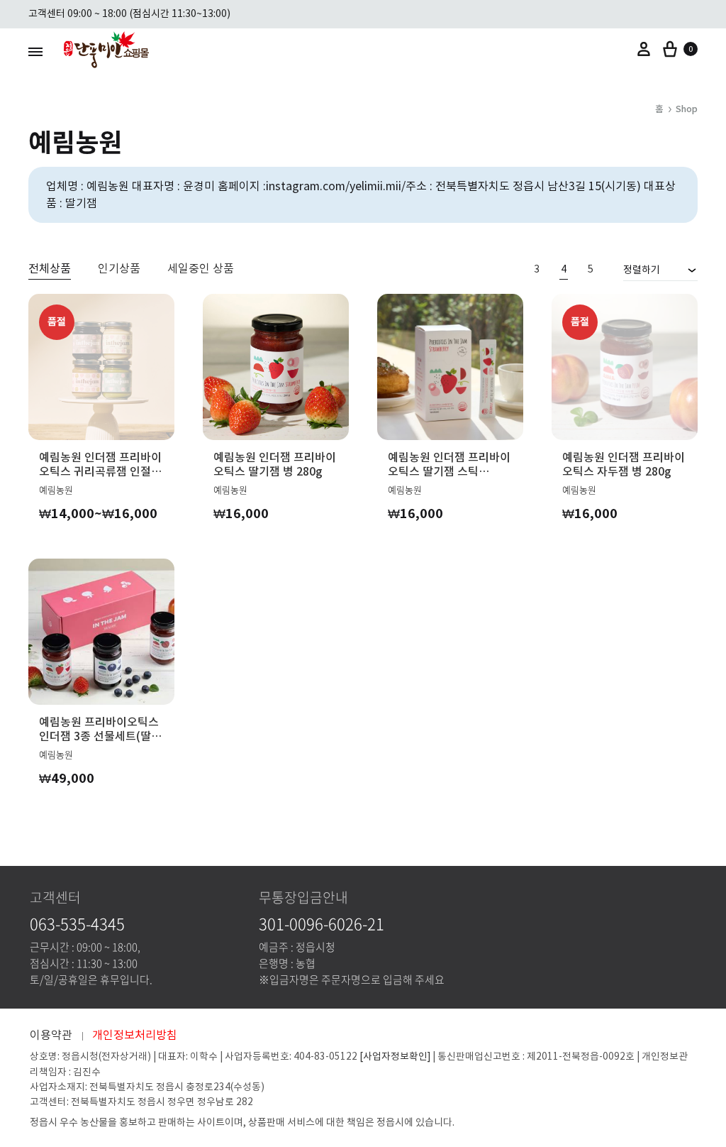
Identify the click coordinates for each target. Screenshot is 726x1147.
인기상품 (119, 269)
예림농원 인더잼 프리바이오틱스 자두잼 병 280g (623, 464)
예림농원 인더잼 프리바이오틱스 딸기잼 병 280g (274, 464)
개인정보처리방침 (134, 1035)
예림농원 (56, 489)
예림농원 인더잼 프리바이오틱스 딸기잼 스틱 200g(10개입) (449, 464)
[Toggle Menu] (35, 51)
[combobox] (660, 269)
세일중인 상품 (200, 269)
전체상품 (49, 269)
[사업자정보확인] (394, 1056)
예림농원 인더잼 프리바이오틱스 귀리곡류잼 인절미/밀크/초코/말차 (100, 464)
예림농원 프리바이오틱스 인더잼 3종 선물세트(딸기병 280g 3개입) (100, 729)
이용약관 (51, 1035)
